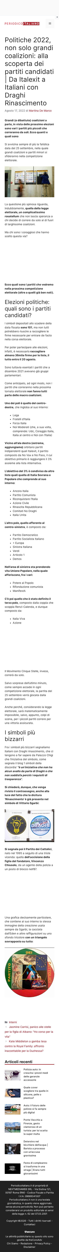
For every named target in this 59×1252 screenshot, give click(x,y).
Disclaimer (29, 1246)
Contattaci (29, 1224)
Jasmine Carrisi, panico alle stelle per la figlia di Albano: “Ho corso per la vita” (29, 1031)
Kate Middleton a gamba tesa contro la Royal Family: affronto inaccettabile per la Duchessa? (26, 1046)
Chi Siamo (12, 1243)
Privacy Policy (42, 1243)
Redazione (26, 1243)
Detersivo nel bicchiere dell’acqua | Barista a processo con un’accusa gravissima (36, 1148)
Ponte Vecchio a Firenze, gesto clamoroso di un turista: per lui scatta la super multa (36, 1126)
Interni (13, 1022)
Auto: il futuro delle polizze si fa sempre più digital (35, 1109)
